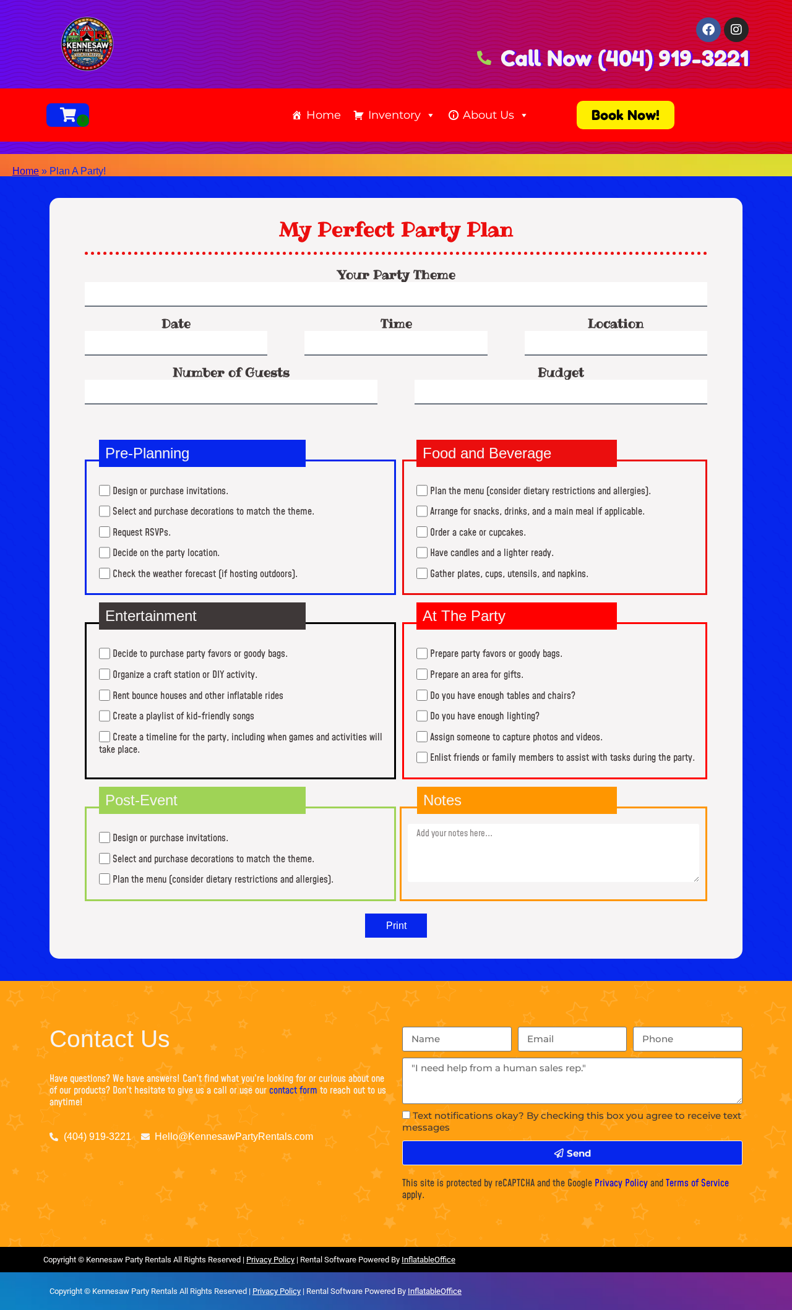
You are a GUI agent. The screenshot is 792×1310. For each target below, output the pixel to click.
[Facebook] (708, 29)
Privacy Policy (621, 1183)
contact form (293, 1090)
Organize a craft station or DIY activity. (185, 675)
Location (616, 323)
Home (323, 115)
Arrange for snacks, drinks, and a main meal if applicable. (537, 512)
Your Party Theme (396, 274)
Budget (561, 372)
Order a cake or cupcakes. (478, 532)
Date (176, 323)
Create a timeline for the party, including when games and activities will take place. (240, 743)
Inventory (394, 115)
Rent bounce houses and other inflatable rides (198, 696)
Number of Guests (231, 372)
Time (396, 323)
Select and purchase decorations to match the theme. (214, 512)
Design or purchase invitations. (171, 491)
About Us (488, 115)
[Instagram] (736, 29)
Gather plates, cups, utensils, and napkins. (509, 574)
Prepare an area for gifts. (477, 675)
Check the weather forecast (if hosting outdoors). (205, 574)
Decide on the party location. (166, 553)
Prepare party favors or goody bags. (496, 654)
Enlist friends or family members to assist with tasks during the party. (562, 758)
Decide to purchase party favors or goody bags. (200, 654)
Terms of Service (697, 1183)
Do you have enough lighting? (485, 717)
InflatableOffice (428, 1259)
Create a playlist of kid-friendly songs (183, 717)
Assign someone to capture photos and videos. (516, 737)
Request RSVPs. (142, 532)
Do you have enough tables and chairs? (502, 696)
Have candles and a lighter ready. (492, 553)
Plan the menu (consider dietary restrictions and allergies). (541, 491)
